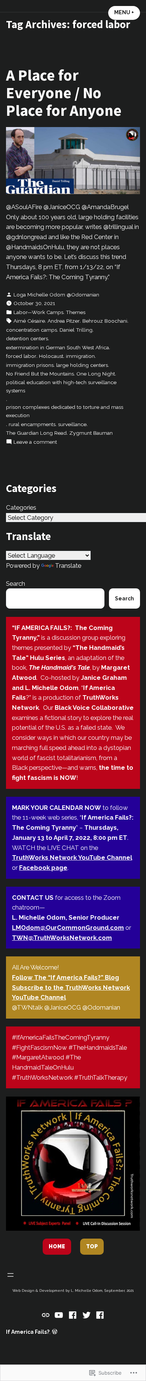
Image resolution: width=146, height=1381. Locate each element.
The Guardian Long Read (36, 433)
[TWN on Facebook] (73, 1314)
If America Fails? (27, 1332)
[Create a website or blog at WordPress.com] (54, 1332)
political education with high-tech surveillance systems (61, 386)
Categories (21, 507)
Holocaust (51, 356)
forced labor (21, 356)
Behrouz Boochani (104, 321)
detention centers (27, 338)
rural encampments (32, 424)
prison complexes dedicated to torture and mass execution (64, 411)
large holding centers (82, 365)
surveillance (72, 424)
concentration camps (31, 330)
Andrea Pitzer (64, 321)
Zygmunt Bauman (91, 433)
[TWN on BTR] (46, 1314)
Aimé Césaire (29, 321)
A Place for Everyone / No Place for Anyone (64, 92)
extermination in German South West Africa (57, 347)
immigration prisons (30, 365)
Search (15, 583)
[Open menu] (10, 1274)
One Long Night (95, 374)
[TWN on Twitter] (86, 1314)
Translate (68, 565)
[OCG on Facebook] (99, 1314)
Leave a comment (35, 442)
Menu (127, 12)
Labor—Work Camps (38, 312)
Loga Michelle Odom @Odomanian (56, 295)
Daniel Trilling (76, 330)
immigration (80, 356)
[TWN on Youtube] (59, 1314)
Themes (75, 312)
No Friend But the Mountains (40, 374)
